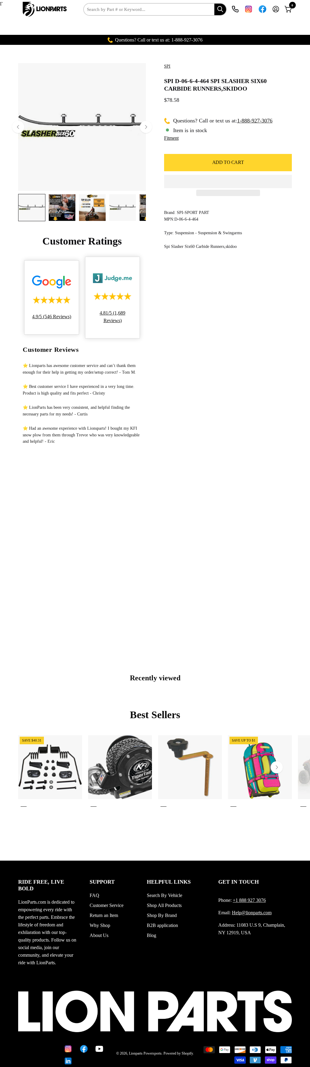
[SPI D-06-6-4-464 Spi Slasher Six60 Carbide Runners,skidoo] (31, 207)
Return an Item (104, 915)
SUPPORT (102, 882)
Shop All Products (164, 905)
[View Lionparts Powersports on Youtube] (99, 1048)
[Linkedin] (67, 1060)
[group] (155, 772)
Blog (151, 935)
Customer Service (107, 905)
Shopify (187, 1053)
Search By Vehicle (164, 895)
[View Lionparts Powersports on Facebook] (262, 9)
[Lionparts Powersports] (45, 9)
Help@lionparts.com (252, 912)
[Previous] (18, 127)
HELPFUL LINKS (169, 882)
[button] (228, 181)
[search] (220, 9)
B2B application (162, 925)
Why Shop (100, 925)
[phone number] (235, 9)
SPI (167, 66)
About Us (99, 935)
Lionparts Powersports (145, 1053)
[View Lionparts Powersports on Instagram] (249, 9)
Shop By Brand (162, 915)
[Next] (146, 127)
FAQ (94, 895)
